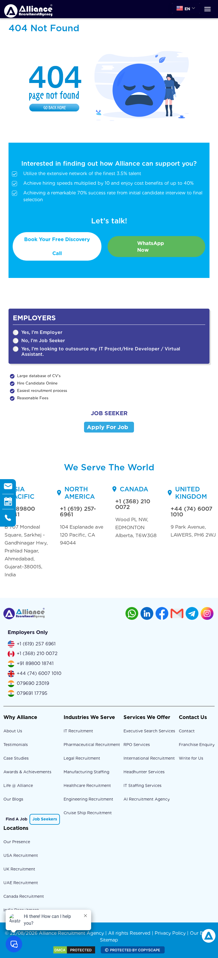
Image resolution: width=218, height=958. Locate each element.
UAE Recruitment (20, 882)
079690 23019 (33, 683)
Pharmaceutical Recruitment (92, 744)
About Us (12, 731)
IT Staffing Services (142, 785)
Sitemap (109, 940)
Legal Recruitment (82, 758)
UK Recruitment (19, 869)
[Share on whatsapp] (131, 613)
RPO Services (136, 744)
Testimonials (15, 744)
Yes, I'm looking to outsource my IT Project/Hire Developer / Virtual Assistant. (100, 351)
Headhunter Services (144, 772)
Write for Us (191, 758)
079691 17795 (32, 693)
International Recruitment (149, 758)
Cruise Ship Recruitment (88, 813)
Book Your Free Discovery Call (57, 246)
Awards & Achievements (27, 772)
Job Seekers (44, 819)
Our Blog (200, 933)
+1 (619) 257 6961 (36, 644)
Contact (187, 731)
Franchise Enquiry (197, 744)
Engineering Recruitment (88, 799)
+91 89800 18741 (20, 511)
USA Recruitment (20, 855)
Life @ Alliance (18, 785)
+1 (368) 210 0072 (132, 504)
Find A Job (16, 819)
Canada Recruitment (23, 896)
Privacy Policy (170, 933)
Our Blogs (13, 799)
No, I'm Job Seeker (43, 340)
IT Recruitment (78, 731)
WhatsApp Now (150, 246)
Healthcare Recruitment (87, 785)
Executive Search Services (149, 731)
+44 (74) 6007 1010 (191, 511)
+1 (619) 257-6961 (78, 511)
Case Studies (16, 758)
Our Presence (16, 841)
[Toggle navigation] (207, 9)
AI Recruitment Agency (146, 799)
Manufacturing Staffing (86, 772)
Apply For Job (107, 427)
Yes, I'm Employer (41, 332)
